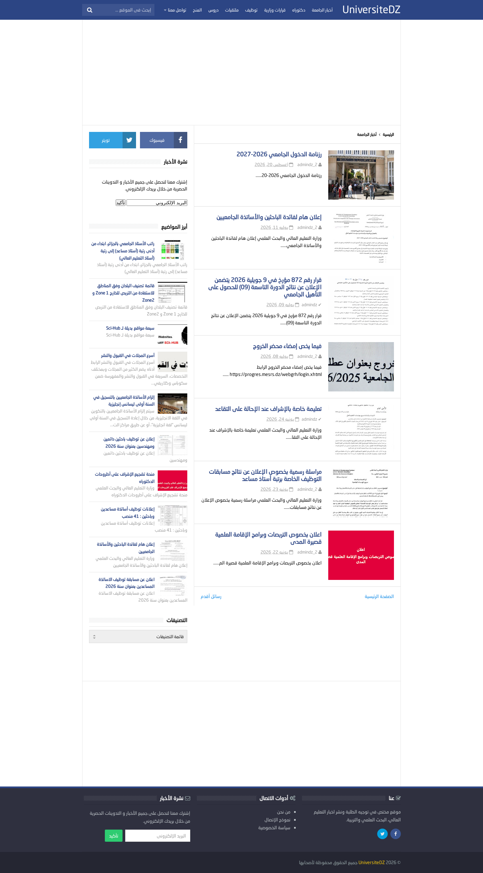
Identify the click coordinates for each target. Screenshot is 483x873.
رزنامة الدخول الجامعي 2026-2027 (279, 154)
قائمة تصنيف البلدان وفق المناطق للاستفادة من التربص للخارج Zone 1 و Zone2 (123, 293)
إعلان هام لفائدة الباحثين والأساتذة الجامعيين (269, 216)
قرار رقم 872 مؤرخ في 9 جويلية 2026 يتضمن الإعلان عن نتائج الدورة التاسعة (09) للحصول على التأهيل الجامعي (265, 287)
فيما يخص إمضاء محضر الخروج (287, 345)
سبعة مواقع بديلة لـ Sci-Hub (130, 328)
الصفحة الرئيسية (379, 596)
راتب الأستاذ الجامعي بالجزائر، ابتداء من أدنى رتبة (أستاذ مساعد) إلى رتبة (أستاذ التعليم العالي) (122, 251)
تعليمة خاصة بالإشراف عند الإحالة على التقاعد (268, 408)
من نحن (283, 811)
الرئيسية (388, 134)
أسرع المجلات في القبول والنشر (127, 355)
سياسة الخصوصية (274, 827)
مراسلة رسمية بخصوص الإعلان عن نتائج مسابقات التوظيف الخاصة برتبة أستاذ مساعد (265, 475)
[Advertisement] (241, 72)
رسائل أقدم (211, 596)
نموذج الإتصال (277, 819)
